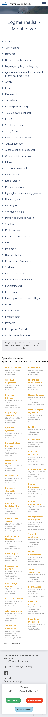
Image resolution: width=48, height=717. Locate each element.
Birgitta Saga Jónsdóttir (13, 417)
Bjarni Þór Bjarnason (13, 433)
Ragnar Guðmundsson (36, 506)
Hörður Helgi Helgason (13, 588)
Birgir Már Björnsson (13, 401)
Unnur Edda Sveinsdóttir (36, 624)
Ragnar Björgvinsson (36, 490)
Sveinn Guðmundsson (36, 558)
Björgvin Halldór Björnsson (13, 449)
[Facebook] (6, 673)
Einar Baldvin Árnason (13, 466)
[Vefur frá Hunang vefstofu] (39, 714)
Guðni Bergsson (13, 557)
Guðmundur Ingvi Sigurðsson (13, 542)
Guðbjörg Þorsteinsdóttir (13, 508)
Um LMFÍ (8, 678)
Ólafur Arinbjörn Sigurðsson (36, 416)
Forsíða (4, 644)
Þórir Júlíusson (36, 591)
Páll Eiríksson (36, 430)
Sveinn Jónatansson (36, 575)
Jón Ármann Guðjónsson (13, 632)
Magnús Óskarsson (36, 399)
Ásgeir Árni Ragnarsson (13, 385)
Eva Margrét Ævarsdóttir (13, 493)
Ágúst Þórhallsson (13, 370)
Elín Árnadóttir (13, 479)
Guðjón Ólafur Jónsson (13, 525)
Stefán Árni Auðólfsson (36, 540)
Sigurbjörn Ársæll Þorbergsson (36, 523)
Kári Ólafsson (36, 370)
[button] (44, 3)
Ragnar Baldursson (37, 474)
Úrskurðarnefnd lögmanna (15, 681)
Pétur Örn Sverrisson (36, 458)
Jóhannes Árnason (13, 615)
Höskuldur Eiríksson (14, 602)
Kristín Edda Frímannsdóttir (36, 385)
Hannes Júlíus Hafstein (13, 572)
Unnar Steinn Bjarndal (36, 607)
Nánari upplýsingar (24, 709)
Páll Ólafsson (36, 443)
